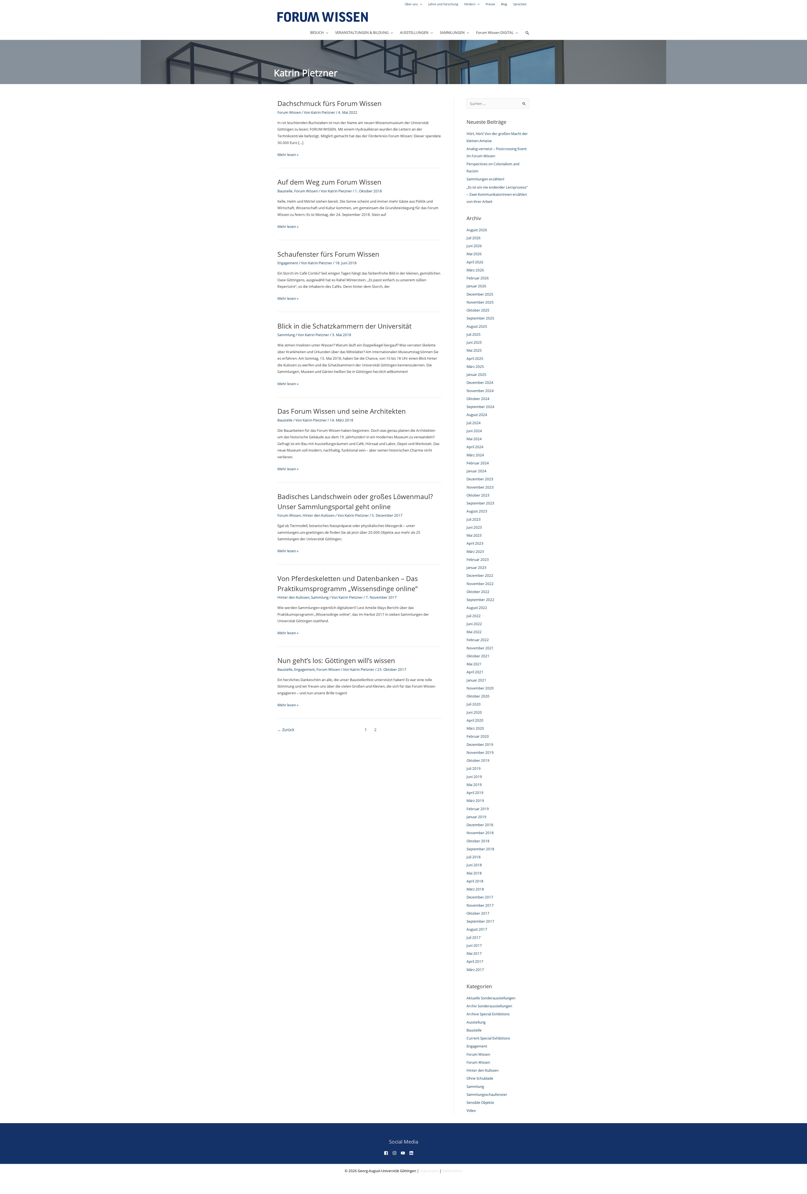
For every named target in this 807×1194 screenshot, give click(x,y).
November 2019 (480, 752)
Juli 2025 (474, 334)
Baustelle (285, 191)
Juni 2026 (474, 245)
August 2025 (477, 326)
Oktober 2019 (478, 760)
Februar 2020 (478, 736)
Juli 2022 (474, 615)
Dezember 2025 (480, 294)
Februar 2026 (478, 278)
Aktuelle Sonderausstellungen (491, 998)
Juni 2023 (474, 527)
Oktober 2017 (478, 913)
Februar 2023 (478, 559)
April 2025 (475, 358)
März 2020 (475, 728)
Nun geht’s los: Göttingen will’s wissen (336, 660)
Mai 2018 (474, 873)
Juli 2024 (474, 422)
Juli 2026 (474, 237)
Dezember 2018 (480, 824)
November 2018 (480, 832)
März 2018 (475, 889)
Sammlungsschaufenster (487, 1094)
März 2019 (475, 800)
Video (471, 1110)
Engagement (287, 262)
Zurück (285, 729)
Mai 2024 (474, 438)
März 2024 (475, 455)
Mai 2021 (474, 664)
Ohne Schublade (480, 1078)
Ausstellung (476, 1022)
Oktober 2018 (478, 841)
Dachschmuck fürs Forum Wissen (329, 103)
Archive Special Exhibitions (488, 1014)
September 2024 (480, 406)
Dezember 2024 (480, 382)
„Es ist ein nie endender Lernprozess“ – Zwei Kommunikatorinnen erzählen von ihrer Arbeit (497, 194)
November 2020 (480, 688)
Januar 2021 (476, 680)
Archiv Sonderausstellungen (489, 1006)
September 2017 (480, 921)
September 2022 (480, 599)
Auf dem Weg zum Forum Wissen (329, 181)
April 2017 (475, 961)
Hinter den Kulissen (319, 515)
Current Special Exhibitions (488, 1038)
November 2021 (480, 648)
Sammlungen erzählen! (485, 179)
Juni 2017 (474, 945)
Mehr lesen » (287, 155)
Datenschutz (452, 1170)
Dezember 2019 (480, 744)
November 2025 (480, 302)
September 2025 (480, 318)
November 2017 (480, 905)
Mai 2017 (474, 953)
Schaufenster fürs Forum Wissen (328, 254)
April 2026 (475, 262)
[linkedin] (413, 1153)
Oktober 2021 (478, 656)
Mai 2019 (474, 784)
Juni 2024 (474, 430)
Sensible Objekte (480, 1102)
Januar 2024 (476, 471)
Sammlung (286, 334)
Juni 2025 (474, 342)
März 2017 (475, 969)
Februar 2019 (478, 808)
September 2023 (480, 503)
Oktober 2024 (478, 398)
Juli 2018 (474, 857)
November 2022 (480, 583)
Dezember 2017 (480, 897)
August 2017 (477, 929)
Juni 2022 (474, 623)
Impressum (429, 1170)
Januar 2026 (476, 286)
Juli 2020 (474, 704)
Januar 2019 (476, 816)
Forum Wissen (289, 112)
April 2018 (475, 881)
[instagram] (396, 1153)
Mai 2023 (474, 535)
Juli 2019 (474, 768)
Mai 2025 (474, 350)
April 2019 (475, 792)
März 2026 (475, 270)
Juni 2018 (474, 864)
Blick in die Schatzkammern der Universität (344, 325)
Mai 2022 (474, 631)
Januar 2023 (476, 567)
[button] (527, 33)
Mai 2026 (474, 253)
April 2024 (475, 446)
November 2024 (480, 390)
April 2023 (475, 543)
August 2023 (477, 511)
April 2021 (475, 672)
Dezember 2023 (480, 479)
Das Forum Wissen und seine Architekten (341, 411)
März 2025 (475, 366)
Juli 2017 (474, 937)
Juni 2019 (474, 776)
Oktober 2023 (478, 495)
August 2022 (477, 607)
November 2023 (480, 487)
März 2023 (475, 551)
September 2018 (480, 849)
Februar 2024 (478, 463)
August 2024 (477, 414)
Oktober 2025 (478, 310)
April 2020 (475, 720)
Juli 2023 (474, 519)
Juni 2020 (474, 712)
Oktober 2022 (478, 591)
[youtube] (404, 1153)
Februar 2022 (478, 639)
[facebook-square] (388, 1153)
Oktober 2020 (478, 696)
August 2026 (477, 229)
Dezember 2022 (480, 575)
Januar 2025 (476, 374)
